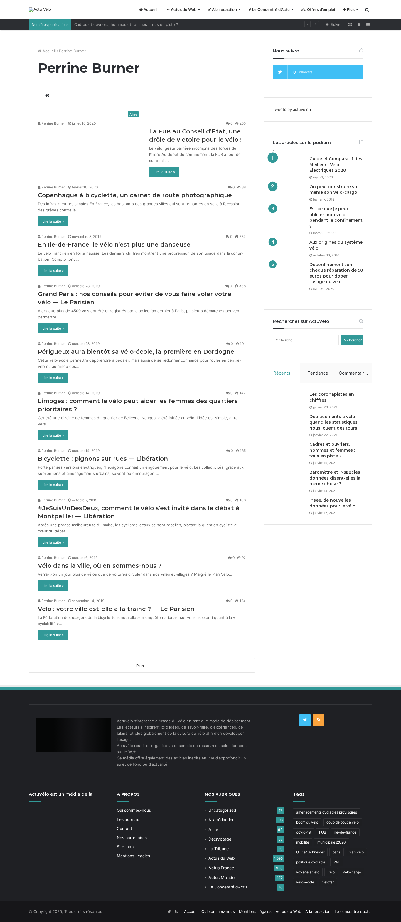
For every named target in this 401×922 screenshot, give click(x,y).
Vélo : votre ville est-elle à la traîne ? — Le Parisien (116, 608)
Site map (125, 846)
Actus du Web (183, 9)
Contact (124, 828)
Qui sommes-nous (134, 810)
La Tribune (218, 848)
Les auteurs (128, 819)
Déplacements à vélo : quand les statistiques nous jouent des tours (333, 422)
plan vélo (356, 852)
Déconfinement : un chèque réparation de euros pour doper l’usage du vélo (336, 273)
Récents (281, 373)
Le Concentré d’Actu (270, 9)
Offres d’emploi (320, 9)
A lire (213, 829)
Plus (350, 9)
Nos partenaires (132, 837)
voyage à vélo (307, 872)
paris (337, 852)
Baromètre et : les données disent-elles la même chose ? (334, 478)
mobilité (302, 842)
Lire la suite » (164, 172)
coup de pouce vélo (342, 822)
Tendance (318, 373)
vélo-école (305, 882)
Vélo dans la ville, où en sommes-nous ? (99, 565)
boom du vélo (307, 822)
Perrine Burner (53, 123)
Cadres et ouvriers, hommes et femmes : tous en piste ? (126, 24)
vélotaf (328, 882)
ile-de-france (345, 832)
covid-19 (303, 832)
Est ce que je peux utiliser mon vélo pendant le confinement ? (336, 217)
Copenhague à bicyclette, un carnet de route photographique (135, 195)
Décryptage (219, 838)
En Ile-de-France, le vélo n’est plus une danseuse (114, 244)
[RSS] (318, 720)
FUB (322, 832)
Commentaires (354, 373)
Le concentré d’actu (353, 911)
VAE (336, 862)
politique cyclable (310, 862)
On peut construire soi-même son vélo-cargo (334, 189)
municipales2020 (331, 842)
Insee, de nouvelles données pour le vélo (332, 503)
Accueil (150, 9)
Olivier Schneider (310, 852)
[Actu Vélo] (40, 9)
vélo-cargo (352, 872)
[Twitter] (305, 720)
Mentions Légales (133, 855)
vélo (331, 872)
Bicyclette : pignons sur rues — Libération (103, 458)
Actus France (221, 867)
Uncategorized (222, 810)
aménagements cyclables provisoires (326, 812)
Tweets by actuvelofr (292, 109)
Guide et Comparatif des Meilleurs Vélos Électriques (335, 164)
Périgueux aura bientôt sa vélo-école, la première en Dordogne (136, 351)
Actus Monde (221, 877)
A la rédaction (224, 9)
